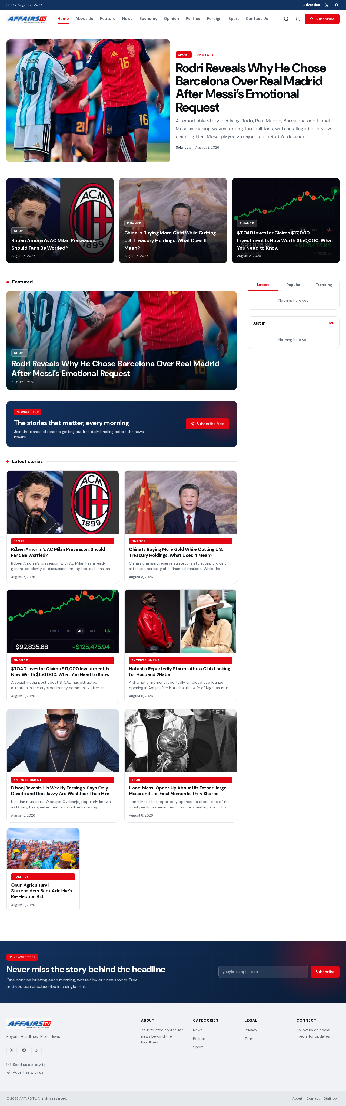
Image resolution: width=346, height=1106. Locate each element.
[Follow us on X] (326, 5)
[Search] (286, 19)
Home (63, 18)
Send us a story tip (30, 1064)
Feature (107, 18)
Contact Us (257, 18)
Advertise (311, 5)
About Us (84, 18)
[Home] (26, 19)
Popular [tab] (294, 284)
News (127, 18)
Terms (250, 1038)
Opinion (171, 18)
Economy (148, 18)
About (297, 1098)
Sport (233, 18)
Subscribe (325, 19)
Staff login (332, 1098)
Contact (313, 1098)
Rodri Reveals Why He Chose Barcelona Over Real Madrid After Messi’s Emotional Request (251, 87)
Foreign (214, 18)
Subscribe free (210, 423)
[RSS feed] (36, 1050)
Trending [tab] (324, 284)
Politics (193, 18)
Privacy (251, 1029)
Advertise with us (28, 1072)
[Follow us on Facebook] (336, 5)
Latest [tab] (263, 284)
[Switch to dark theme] (298, 19)
